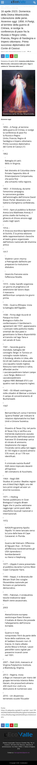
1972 (5, 520)
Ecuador (25, 698)
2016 (5, 695)
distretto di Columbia (19, 170)
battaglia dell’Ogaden (15, 307)
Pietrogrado (12, 261)
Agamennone (29, 230)
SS (21, 439)
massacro (17, 677)
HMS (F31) (19, 380)
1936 (5, 304)
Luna (9, 533)
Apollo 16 (10, 530)
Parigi (14, 127)
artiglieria (17, 202)
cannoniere (10, 194)
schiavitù (13, 181)
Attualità (7, 6)
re (19, 576)
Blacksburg (10, 667)
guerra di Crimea (16, 129)
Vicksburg (16, 188)
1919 (5, 283)
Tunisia (25, 352)
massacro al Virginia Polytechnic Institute (17, 663)
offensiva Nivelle (14, 276)
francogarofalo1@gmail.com (22, 752)
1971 (5, 496)
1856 (5, 127)
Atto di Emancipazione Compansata (18, 174)
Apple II (14, 564)
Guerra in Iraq (12, 632)
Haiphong (20, 557)
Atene (8, 614)
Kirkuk (23, 646)
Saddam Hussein (15, 641)
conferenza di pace (14, 132)
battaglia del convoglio (14, 351)
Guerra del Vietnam (14, 543)
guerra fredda (12, 415)
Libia (26, 358)
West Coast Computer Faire (19, 568)
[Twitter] (7, 56)
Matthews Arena (22, 212)
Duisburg (9, 358)
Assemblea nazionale (14, 582)
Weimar (23, 393)
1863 (5, 188)
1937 (20, 326)
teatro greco (11, 239)
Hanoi (11, 557)
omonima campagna (14, 191)
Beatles (25, 481)
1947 (5, 405)
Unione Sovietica (20, 421)
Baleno (18, 375)
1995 (5, 594)
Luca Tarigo (9, 375)
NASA (7, 527)
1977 (5, 564)
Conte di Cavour (14, 146)
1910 (5, 209)
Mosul (14, 646)
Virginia (16, 163)
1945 (5, 390)
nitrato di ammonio (16, 442)
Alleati (16, 390)
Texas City (12, 431)
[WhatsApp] (16, 56)
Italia (16, 320)
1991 (11, 655)
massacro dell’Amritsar (9, 293)
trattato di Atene (15, 620)
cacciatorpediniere (13, 372)
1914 (5, 227)
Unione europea (19, 614)
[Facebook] (3, 56)
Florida (21, 536)
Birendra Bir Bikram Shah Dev (18, 578)
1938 (5, 314)
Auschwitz (27, 471)
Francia (12, 138)
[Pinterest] (11, 56)
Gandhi (19, 283)
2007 (5, 662)
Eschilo (8, 233)
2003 (5, 607)
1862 (5, 153)
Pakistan (14, 594)
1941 (5, 347)
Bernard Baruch (12, 412)
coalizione (20, 638)
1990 (5, 576)
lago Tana (21, 337)
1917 (5, 251)
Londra (16, 481)
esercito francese (14, 274)
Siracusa (9, 230)
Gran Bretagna (11, 319)
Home (2, 6)
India (12, 283)
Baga (7, 677)
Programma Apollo (20, 527)
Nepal (13, 576)
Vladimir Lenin (12, 258)
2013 (5, 674)
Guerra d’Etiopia (18, 304)
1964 (5, 478)
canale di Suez (13, 340)
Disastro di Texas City (15, 428)
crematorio (13, 471)
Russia (8, 135)
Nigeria (13, 674)
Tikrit (19, 635)
